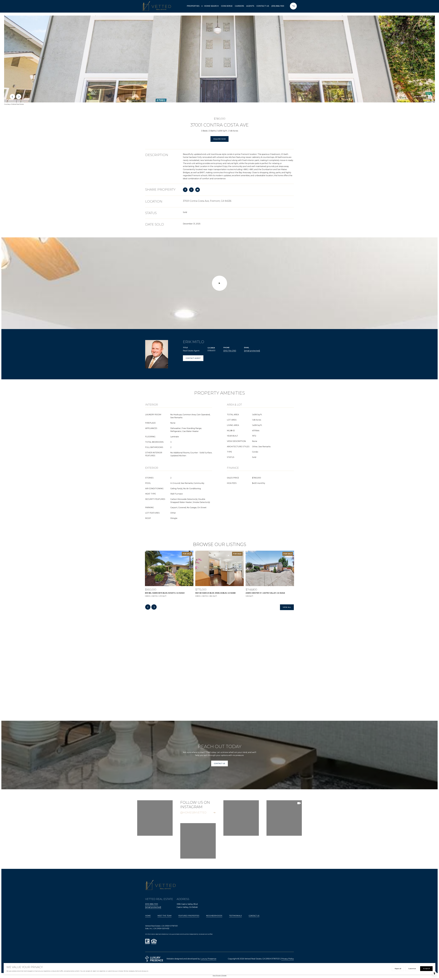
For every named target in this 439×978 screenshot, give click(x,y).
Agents (250, 6)
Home (148, 916)
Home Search (211, 6)
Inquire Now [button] (219, 139)
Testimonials (235, 916)
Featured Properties (188, 916)
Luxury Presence (208, 959)
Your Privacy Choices (219, 975)
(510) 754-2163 (229, 351)
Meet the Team (164, 916)
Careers (239, 6)
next (18, 96)
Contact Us (254, 916)
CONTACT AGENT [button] (193, 358)
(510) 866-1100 (277, 6)
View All (287, 607)
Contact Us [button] (219, 763)
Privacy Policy (287, 959)
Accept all (426, 968)
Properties (193, 6)
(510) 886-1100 (151, 904)
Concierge (227, 6)
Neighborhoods (214, 916)
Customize (412, 968)
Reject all (398, 968)
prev (12, 96)
